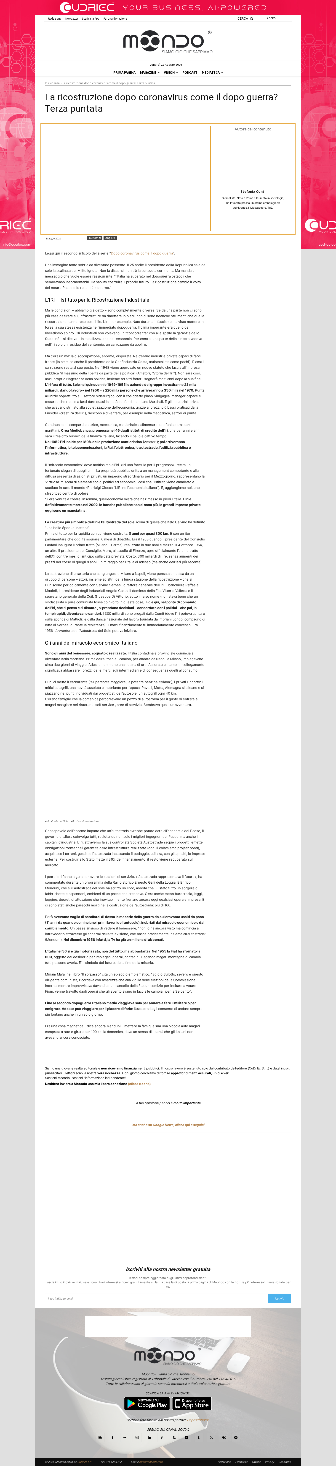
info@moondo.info (151, 1462)
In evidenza (52, 83)
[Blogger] (100, 1437)
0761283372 (114, 1462)
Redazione (224, 1462)
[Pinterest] (161, 1437)
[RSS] (174, 1437)
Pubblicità (241, 1462)
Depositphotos (198, 1420)
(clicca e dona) (139, 1084)
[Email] (147, 1054)
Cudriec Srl (84, 1462)
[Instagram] (137, 1437)
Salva (104, 1055)
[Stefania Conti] (253, 160)
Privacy (269, 1462)
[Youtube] (235, 1437)
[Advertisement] (168, 1200)
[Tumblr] (157, 1054)
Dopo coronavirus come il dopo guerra (142, 253)
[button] (245, 18)
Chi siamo (284, 1462)
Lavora (256, 1462)
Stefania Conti (252, 191)
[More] (168, 1054)
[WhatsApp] (115, 1054)
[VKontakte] (223, 1437)
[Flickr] (124, 1437)
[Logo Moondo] (168, 42)
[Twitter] (88, 1054)
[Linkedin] (126, 1054)
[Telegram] (136, 1054)
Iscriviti (279, 1298)
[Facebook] (78, 1054)
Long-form (110, 237)
